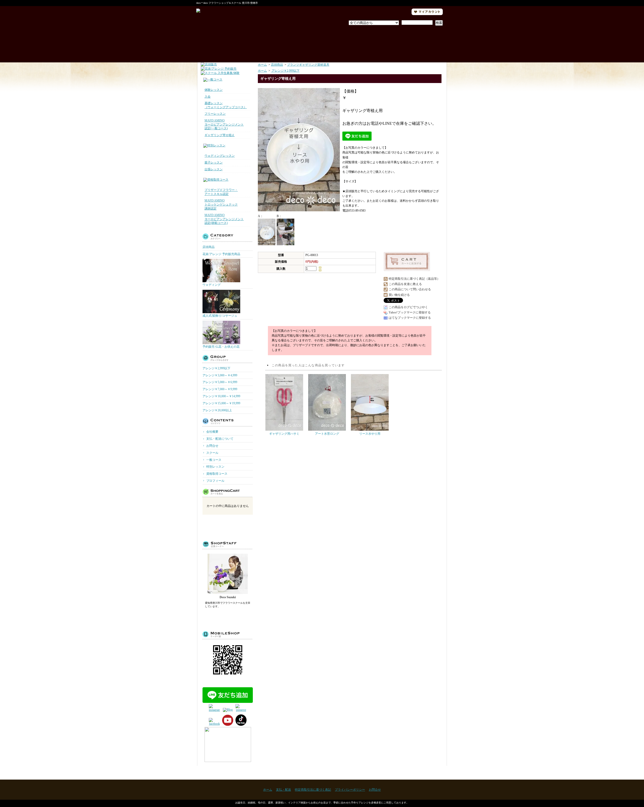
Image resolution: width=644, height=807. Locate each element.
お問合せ (370, 42)
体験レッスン (214, 90)
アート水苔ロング (327, 433)
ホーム (225, 42)
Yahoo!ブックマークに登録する (410, 312)
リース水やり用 (369, 433)
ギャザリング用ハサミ (284, 433)
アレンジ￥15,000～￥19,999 (221, 403)
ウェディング (212, 285)
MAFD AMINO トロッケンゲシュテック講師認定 (221, 204)
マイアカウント (427, 12)
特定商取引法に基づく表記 (313, 789)
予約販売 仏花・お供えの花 (221, 346)
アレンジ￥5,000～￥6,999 (220, 382)
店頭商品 (209, 247)
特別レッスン (215, 466)
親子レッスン (214, 162)
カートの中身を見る (228, 527)
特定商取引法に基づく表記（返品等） (414, 278)
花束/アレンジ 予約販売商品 (221, 254)
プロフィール (322, 42)
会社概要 (212, 431)
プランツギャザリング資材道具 (308, 64)
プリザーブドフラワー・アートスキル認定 (221, 192)
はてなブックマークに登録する (410, 317)
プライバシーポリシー (350, 789)
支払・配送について (273, 42)
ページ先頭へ (433, 773)
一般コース (213, 460)
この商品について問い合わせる (410, 289)
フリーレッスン (215, 113)
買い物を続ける (399, 295)
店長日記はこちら (228, 617)
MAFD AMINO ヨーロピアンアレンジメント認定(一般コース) (224, 124)
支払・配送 (283, 789)
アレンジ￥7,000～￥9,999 (220, 389)
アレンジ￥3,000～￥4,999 (220, 375)
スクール (212, 453)
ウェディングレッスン (220, 155)
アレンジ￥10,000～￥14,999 (221, 396)
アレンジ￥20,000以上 (217, 410)
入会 (208, 96)
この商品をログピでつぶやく (408, 307)
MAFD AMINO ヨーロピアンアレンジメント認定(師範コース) (224, 219)
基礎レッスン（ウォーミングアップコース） (226, 105)
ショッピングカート (417, 42)
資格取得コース (216, 473)
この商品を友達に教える (405, 284)
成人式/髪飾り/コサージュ (220, 315)
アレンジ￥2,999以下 (216, 368)
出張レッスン (214, 169)
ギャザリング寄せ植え (220, 135)
